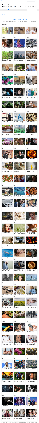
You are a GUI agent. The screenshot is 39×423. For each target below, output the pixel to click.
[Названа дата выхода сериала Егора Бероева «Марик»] (19, 341)
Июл (23, 6)
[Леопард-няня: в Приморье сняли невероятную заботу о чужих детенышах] (7, 57)
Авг (25, 6)
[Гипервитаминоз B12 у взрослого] (31, 180)
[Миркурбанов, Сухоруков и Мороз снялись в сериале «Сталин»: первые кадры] (31, 415)
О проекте (10, 422)
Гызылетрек (3, 14)
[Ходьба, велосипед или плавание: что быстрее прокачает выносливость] (7, 254)
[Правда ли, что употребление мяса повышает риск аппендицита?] (31, 193)
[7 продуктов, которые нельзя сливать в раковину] (19, 168)
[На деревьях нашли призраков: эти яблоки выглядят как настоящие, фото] (19, 291)
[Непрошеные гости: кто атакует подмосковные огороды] (19, 143)
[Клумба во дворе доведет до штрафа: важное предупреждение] (19, 69)
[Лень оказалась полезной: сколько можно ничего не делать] (31, 106)
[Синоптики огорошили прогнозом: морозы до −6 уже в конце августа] (7, 119)
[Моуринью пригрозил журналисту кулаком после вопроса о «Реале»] (19, 366)
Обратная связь (28, 422)
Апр (16, 6)
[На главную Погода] (3, 1)
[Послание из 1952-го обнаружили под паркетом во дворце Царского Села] (19, 32)
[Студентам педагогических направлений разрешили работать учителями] (7, 267)
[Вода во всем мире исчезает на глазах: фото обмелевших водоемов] (7, 291)
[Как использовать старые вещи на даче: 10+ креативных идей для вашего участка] (31, 242)
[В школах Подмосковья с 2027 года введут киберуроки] (31, 291)
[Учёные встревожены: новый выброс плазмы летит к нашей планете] (31, 156)
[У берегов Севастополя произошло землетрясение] (19, 193)
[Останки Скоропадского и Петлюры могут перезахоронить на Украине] (7, 279)
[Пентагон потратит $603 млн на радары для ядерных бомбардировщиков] (31, 366)
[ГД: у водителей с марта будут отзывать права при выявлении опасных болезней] (31, 205)
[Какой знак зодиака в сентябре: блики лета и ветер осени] (19, 403)
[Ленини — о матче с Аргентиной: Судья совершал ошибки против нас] (19, 378)
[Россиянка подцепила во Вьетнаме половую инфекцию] (7, 32)
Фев (11, 6)
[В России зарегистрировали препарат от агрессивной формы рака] (19, 119)
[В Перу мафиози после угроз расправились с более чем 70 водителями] (7, 304)
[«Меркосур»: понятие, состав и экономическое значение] (31, 403)
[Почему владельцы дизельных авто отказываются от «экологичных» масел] (7, 329)
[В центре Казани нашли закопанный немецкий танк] (31, 82)
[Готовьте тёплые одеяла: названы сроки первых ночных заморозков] (19, 106)
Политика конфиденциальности (15, 422)
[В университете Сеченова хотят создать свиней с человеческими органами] (31, 57)
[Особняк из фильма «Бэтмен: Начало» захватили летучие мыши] (7, 403)
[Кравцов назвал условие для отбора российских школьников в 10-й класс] (7, 193)
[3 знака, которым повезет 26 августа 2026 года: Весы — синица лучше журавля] (31, 131)
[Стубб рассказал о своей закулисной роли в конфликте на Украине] (31, 378)
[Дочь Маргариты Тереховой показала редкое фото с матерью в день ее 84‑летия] (31, 217)
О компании (3, 422)
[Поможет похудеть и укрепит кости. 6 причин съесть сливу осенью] (7, 82)
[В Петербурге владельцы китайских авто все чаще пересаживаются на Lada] (7, 217)
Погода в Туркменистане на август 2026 (6, 18)
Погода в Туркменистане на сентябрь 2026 (19, 18)
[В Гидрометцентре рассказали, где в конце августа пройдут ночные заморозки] (31, 254)
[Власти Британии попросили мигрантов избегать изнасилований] (19, 82)
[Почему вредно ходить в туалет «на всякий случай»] (7, 242)
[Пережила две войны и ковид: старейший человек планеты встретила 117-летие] (7, 69)
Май (18, 6)
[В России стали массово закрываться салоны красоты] (31, 32)
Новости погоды (14, 19)
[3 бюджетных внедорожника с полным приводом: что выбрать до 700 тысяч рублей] (19, 242)
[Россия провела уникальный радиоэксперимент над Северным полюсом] (31, 279)
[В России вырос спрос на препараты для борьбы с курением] (31, 69)
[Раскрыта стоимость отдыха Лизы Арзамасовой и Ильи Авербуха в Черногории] (7, 156)
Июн (21, 6)
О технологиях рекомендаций (22, 422)
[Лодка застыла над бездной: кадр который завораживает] (19, 131)
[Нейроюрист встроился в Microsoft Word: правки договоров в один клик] (7, 390)
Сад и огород (19, 19)
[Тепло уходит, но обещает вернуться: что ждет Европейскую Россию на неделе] (19, 230)
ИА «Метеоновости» (36, 422)
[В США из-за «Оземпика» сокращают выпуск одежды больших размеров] (31, 94)
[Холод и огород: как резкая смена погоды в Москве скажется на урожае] (19, 304)
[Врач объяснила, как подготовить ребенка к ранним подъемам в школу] (31, 304)
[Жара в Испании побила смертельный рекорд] (19, 279)
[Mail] (1, 1)
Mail (1, 422)
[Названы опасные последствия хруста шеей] (19, 254)
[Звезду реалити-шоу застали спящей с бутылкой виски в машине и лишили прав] (19, 267)
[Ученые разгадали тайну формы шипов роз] (19, 390)
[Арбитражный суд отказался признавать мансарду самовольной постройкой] (19, 180)
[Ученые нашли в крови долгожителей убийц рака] (7, 94)
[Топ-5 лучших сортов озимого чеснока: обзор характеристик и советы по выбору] (19, 316)
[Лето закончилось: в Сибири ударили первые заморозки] (31, 353)
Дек (35, 6)
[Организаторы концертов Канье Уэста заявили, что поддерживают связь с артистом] (7, 366)
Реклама (6, 422)
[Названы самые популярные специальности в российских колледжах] (7, 341)
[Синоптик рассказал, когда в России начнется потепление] (31, 316)
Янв (8, 6)
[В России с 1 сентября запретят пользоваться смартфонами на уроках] (7, 353)
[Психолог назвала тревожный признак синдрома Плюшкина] (31, 119)
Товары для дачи (25, 19)
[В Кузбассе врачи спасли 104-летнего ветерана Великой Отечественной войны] (31, 341)
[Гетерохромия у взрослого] (7, 230)
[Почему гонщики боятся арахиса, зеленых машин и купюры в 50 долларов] (7, 378)
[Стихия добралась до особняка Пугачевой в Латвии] (19, 45)
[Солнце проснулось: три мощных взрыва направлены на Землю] (31, 267)
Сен (28, 6)
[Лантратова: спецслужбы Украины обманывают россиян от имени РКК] (31, 143)
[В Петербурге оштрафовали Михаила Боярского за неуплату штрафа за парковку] (19, 156)
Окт (30, 6)
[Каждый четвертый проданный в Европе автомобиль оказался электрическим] (7, 205)
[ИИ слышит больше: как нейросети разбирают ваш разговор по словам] (19, 415)
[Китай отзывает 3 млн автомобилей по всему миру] (31, 45)
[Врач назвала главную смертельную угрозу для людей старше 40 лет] (7, 316)
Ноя (33, 6)
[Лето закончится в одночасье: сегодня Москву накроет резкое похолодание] (19, 57)
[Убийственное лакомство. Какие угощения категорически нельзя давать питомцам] (7, 45)
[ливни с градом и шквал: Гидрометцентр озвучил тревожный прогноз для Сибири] (31, 168)
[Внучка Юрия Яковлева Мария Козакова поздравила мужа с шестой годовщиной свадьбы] (19, 329)
